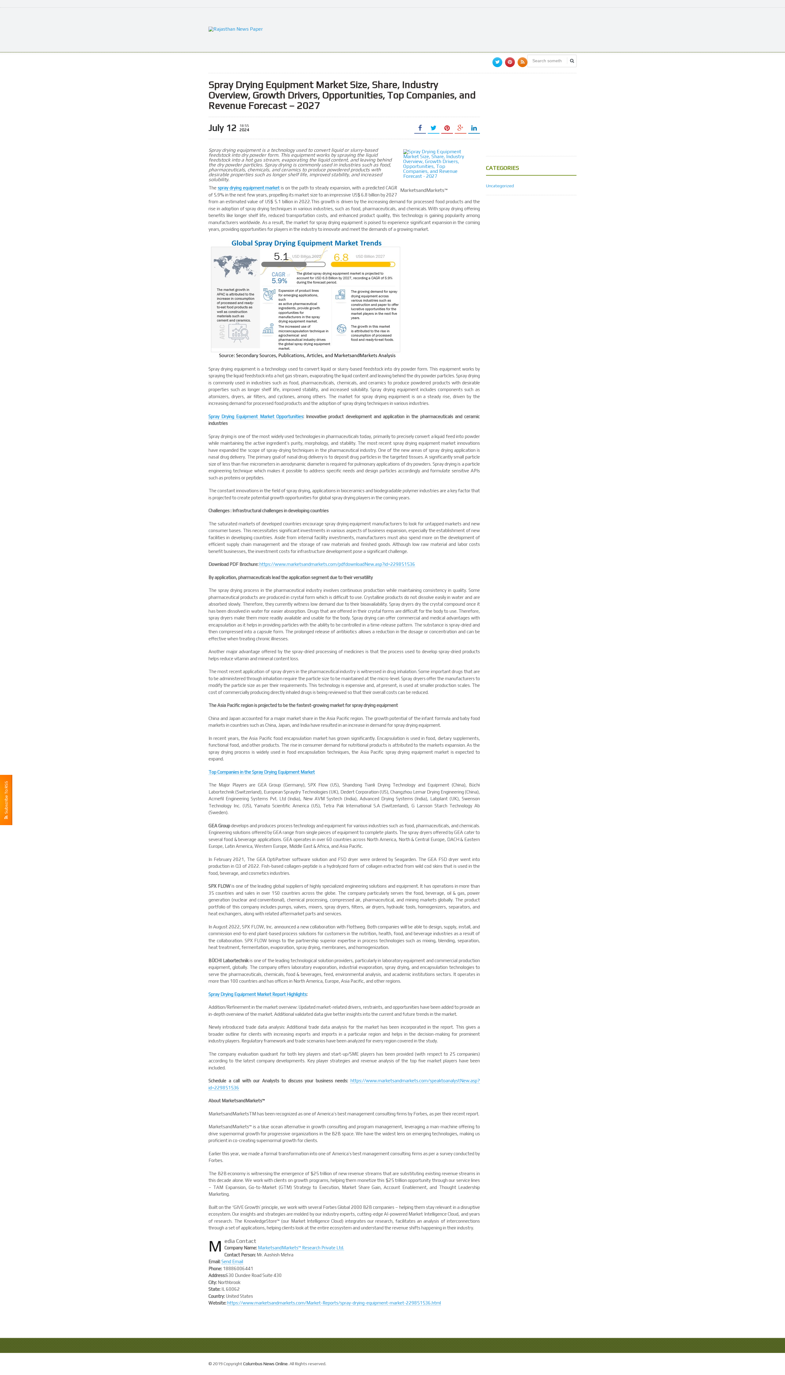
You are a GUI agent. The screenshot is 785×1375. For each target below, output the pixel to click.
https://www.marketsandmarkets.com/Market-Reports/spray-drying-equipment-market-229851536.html (334, 1302)
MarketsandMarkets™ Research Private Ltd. (301, 1247)
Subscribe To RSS (6, 798)
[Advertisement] (464, 29)
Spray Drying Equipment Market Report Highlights (258, 994)
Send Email (232, 1261)
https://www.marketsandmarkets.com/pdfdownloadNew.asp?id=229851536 (337, 564)
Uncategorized (500, 185)
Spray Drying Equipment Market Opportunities (256, 416)
